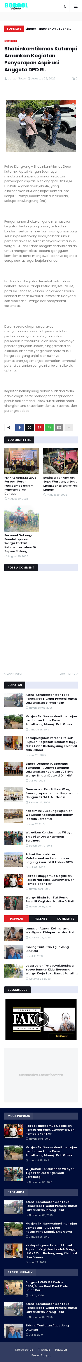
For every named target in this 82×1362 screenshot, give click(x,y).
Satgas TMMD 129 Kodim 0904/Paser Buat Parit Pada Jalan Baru (47, 1286)
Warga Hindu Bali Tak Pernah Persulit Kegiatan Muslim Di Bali (49, 899)
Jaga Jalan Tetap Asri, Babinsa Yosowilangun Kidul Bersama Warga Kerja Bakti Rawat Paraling (55, 29)
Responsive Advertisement (41, 1075)
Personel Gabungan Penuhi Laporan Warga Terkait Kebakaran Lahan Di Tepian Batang (20, 543)
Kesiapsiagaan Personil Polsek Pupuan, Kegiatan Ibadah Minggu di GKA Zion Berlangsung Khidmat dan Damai (51, 744)
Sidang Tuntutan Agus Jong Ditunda (47, 949)
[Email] (59, 427)
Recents (41, 919)
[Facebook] (19, 427)
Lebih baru (14, 674)
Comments (65, 919)
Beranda (10, 41)
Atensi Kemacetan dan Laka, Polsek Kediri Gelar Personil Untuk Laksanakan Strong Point (51, 699)
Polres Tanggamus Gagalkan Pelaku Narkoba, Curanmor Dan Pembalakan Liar (50, 880)
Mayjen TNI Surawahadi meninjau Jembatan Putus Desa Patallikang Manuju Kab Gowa (51, 720)
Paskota (61, 1350)
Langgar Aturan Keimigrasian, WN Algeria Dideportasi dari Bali (50, 930)
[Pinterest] (39, 427)
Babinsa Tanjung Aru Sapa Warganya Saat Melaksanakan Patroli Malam (60, 484)
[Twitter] (29, 427)
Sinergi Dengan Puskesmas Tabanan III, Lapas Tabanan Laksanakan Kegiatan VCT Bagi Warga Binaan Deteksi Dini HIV (50, 770)
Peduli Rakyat (41, 1355)
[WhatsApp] (49, 427)
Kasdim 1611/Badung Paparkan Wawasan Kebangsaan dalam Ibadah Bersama (49, 815)
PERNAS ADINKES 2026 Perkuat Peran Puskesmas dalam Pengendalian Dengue (20, 486)
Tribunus (44, 1350)
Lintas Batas (24, 1350)
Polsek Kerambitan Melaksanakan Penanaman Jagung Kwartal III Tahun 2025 (49, 858)
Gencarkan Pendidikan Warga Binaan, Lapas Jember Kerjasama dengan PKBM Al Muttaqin (52, 793)
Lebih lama (67, 674)
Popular (16, 919)
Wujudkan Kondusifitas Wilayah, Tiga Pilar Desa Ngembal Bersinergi (50, 836)
